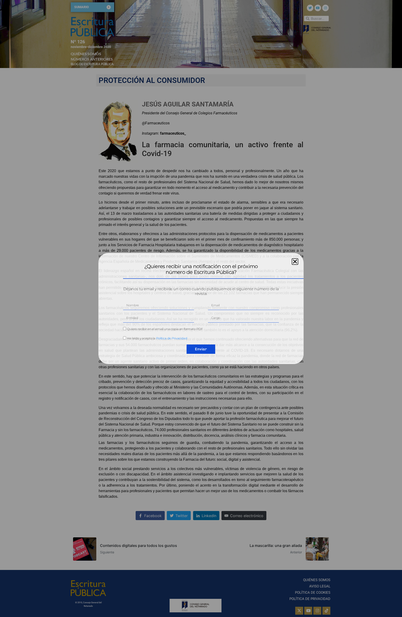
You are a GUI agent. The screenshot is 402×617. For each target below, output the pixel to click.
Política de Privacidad (171, 338)
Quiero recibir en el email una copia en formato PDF (165, 329)
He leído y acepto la (157, 338)
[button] (295, 261)
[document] (201, 308)
